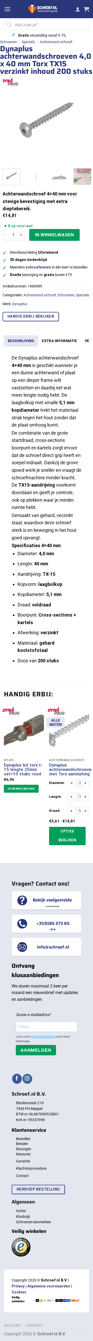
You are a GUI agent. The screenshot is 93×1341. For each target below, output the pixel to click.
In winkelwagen (54, 234)
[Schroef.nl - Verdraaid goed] (43, 9)
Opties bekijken (67, 835)
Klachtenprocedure (31, 1168)
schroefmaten (38, 267)
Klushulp (23, 1216)
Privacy (18, 1286)
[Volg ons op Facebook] (17, 1078)
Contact (22, 1176)
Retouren (23, 1154)
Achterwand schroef (56, 42)
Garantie (23, 1161)
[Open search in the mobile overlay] (46, 24)
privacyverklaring (43, 1036)
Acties (21, 1211)
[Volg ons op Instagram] (27, 1078)
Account (13, 1325)
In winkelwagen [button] (21, 788)
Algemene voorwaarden (48, 1286)
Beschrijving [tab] (21, 341)
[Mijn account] (77, 9)
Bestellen (23, 1139)
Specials (28, 42)
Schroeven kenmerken (33, 1222)
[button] (7, 9)
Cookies (19, 1292)
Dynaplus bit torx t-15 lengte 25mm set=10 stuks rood (23, 769)
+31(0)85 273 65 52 (52, 926)
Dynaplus (19, 304)
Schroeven (8, 42)
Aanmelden (35, 1050)
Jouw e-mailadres (33, 1014)
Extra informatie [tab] (59, 341)
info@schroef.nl (53, 947)
